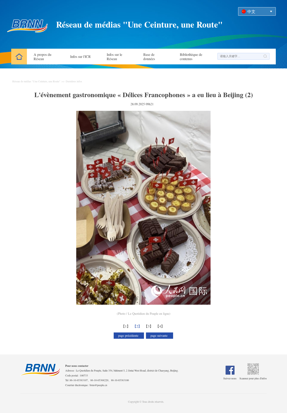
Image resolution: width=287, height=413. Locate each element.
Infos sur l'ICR (80, 56)
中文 (251, 11)
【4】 (161, 326)
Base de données (149, 56)
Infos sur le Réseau (114, 56)
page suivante (159, 335)
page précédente (128, 335)
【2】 (138, 326)
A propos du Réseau (42, 56)
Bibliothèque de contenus (191, 56)
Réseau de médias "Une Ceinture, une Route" (139, 24)
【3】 (149, 326)
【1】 (126, 326)
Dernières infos (74, 81)
